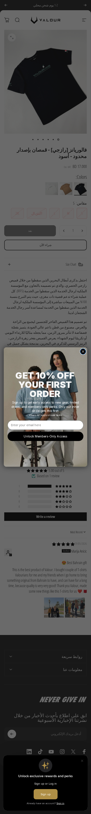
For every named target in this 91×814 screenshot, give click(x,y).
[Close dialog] (83, 351)
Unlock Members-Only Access (45, 436)
